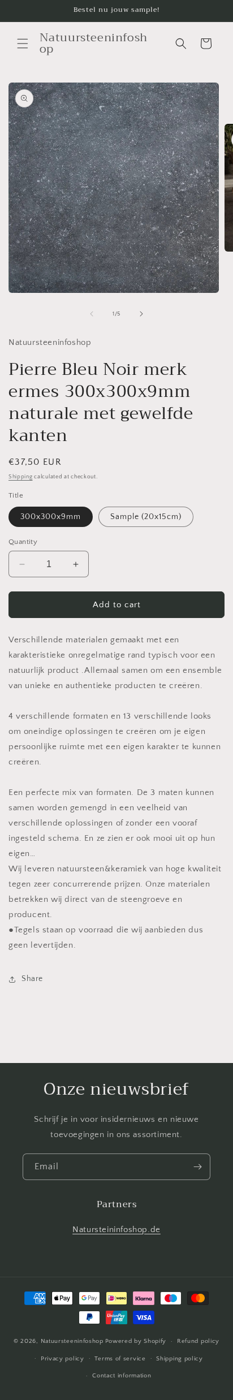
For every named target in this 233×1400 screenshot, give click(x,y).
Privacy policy (62, 1358)
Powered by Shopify (136, 1341)
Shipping (20, 477)
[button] (22, 43)
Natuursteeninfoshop (72, 1341)
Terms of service (119, 1358)
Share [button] (32, 978)
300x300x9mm (50, 516)
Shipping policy (179, 1358)
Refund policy (198, 1341)
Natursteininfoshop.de (116, 1229)
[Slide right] (141, 313)
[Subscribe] (197, 1166)
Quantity (22, 542)
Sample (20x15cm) (146, 516)
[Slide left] (91, 313)
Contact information (121, 1375)
